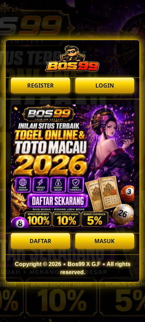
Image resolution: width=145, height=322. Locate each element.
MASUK (104, 241)
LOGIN (104, 85)
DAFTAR (40, 241)
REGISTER (40, 85)
